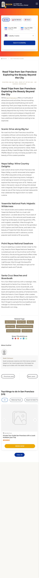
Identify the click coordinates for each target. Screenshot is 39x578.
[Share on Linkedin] (23, 338)
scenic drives (27, 331)
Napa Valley (10, 326)
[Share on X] (21, 338)
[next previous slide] (4, 420)
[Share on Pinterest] (15, 338)
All (5, 400)
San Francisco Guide (17, 58)
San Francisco (11, 98)
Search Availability (19, 43)
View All (19, 455)
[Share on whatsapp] (26, 338)
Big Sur (30, 322)
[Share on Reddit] (18, 338)
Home (4, 58)
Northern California (13, 331)
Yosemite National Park (24, 326)
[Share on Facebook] (12, 338)
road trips (21, 322)
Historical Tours (16, 400)
